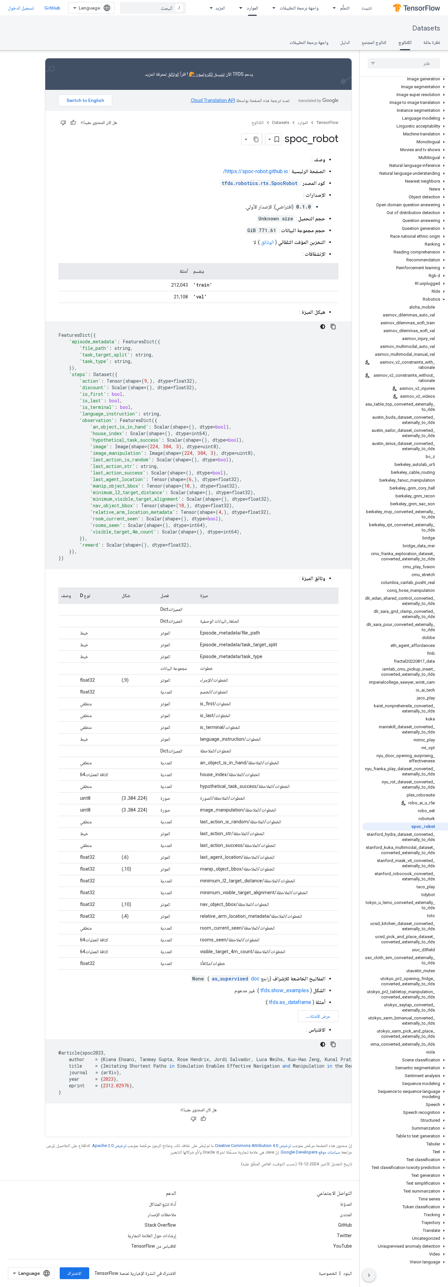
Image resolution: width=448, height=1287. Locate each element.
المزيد (220, 8)
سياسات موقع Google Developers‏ (310, 1152)
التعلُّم (345, 8)
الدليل (345, 42)
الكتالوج (405, 42)
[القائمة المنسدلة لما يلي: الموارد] (239, 8)
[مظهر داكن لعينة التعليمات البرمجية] (322, 326)
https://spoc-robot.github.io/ (255, 171)
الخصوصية (328, 1273)
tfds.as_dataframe (290, 1002)
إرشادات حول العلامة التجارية (152, 1235)
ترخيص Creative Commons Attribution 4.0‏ (253, 1145)
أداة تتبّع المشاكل (162, 1204)
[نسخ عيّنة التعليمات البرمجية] (333, 326)
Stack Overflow (160, 1225)
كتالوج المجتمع (374, 42)
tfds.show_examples (284, 990)
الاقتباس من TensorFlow (153, 1246)
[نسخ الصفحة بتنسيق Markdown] (256, 139)
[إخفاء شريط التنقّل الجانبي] (369, 1275)
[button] (405, 79)
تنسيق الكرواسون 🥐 (207, 74)
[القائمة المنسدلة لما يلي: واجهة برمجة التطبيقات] (272, 8)
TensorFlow (327, 122)
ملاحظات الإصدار (162, 1214)
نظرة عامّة (431, 42)
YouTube (342, 1246)
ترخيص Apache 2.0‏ (109, 1145)
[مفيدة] (73, 123)
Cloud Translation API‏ (213, 100)
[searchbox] (404, 63)
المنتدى (346, 1214)
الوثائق (173, 74)
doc (235, 978)
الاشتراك (74, 1273)
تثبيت (366, 8)
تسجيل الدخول (21, 7)
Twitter (344, 1235)
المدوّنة (346, 1204)
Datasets (426, 28)
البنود (347, 1273)
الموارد (252, 8)
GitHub (52, 8)
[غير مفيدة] (63, 123)
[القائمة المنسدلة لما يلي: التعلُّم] (332, 8)
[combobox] (153, 8)
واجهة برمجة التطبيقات (299, 8)
